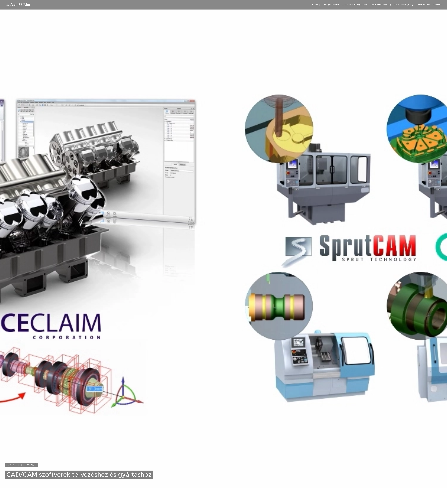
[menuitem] (317, 5)
